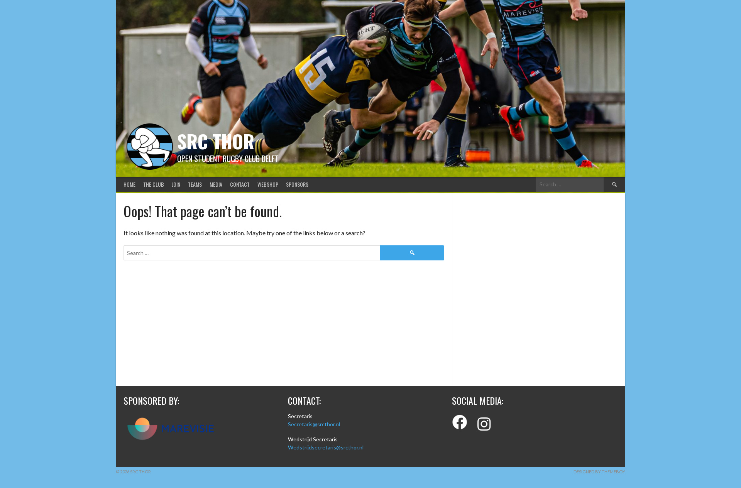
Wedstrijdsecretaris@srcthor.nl (326, 447)
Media (216, 184)
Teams (195, 184)
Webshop (267, 184)
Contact (240, 184)
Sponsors (297, 184)
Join (176, 184)
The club (153, 184)
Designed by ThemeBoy (599, 471)
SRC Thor (215, 141)
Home (129, 184)
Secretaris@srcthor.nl (314, 424)
